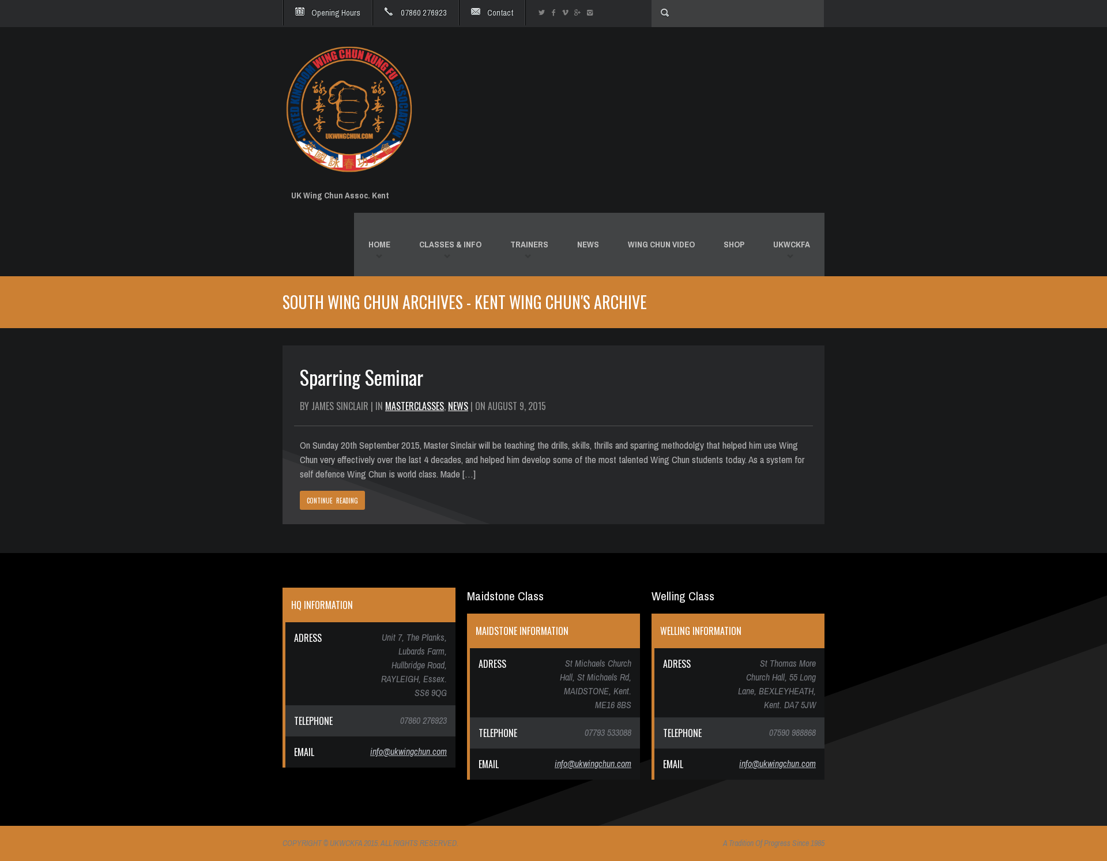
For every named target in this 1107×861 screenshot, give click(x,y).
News (458, 406)
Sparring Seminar (361, 377)
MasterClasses (414, 406)
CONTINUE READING (332, 500)
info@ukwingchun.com (408, 751)
